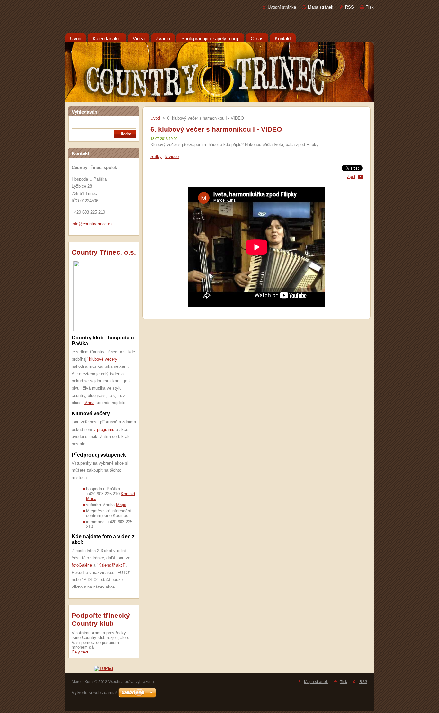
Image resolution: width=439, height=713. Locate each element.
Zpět (351, 176)
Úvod (155, 118)
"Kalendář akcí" (111, 565)
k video (172, 156)
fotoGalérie (82, 565)
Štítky (156, 156)
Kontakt (128, 493)
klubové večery (103, 359)
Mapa (89, 402)
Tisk (370, 7)
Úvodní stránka (282, 7)
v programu (104, 429)
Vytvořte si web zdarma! (94, 692)
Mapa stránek (320, 7)
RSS (349, 7)
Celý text (80, 652)
